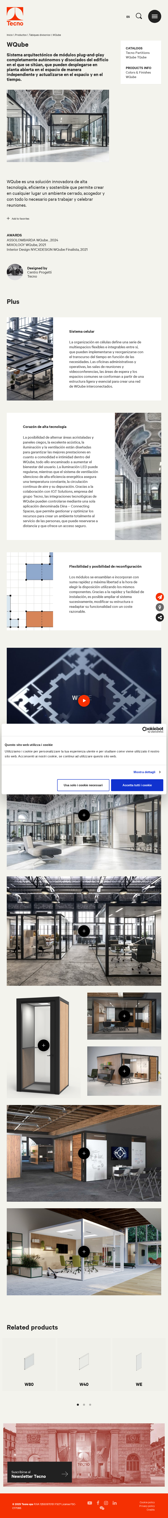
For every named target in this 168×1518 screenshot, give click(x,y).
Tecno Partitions (138, 52)
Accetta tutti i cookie (137, 785)
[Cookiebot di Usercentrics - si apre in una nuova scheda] (145, 730)
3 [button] (90, 1405)
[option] (29, 1364)
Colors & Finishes (138, 72)
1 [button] (78, 1405)
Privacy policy (147, 1506)
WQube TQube (136, 57)
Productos (21, 34)
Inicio (10, 34)
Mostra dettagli (145, 772)
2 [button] (84, 1405)
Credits (151, 1509)
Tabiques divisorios (39, 34)
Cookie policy (147, 1502)
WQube (131, 76)
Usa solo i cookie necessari (83, 785)
